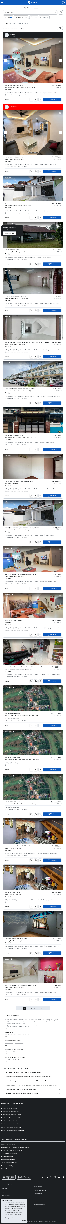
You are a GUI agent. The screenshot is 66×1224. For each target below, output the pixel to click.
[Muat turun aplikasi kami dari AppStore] (9, 1177)
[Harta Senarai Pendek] (60, 41)
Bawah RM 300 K (19, 1043)
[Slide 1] (28, 152)
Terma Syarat (38, 1193)
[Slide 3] (31, 152)
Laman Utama (7, 8)
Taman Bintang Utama (10, 1034)
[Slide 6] (35, 152)
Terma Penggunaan (40, 1190)
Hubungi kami (6, 1195)
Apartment (40, 1025)
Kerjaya (4, 1192)
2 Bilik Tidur (15, 1051)
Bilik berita (5, 1188)
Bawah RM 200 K (9, 1043)
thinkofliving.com (39, 1204)
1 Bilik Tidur (7, 1051)
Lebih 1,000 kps (17, 1059)
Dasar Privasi (38, 1186)
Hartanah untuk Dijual (21, 8)
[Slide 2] (30, 152)
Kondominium (23, 1025)
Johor (31, 8)
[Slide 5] (34, 152)
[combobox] (30, 12)
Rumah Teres (46, 1025)
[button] (5, 23)
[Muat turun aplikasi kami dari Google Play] (24, 1177)
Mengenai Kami (7, 1185)
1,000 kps (26, 1026)
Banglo (54, 1025)
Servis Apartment (31, 1025)
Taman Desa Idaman (23, 1034)
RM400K (23, 1023)
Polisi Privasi (20, 1208)
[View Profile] (10, 35)
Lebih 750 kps (8, 1059)
